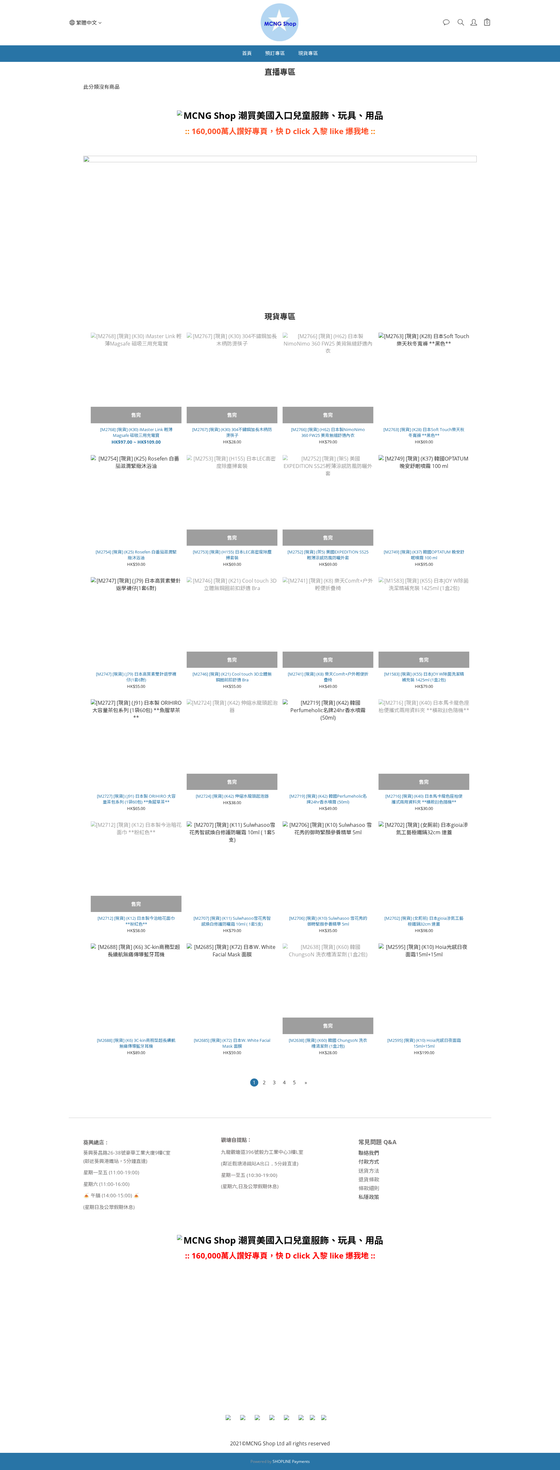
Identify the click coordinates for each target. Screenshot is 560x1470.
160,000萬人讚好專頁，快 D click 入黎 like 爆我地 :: (283, 1255)
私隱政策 (368, 1197)
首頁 (247, 53)
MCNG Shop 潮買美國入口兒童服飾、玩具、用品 (283, 115)
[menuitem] (254, 1082)
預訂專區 (275, 53)
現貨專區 (308, 53)
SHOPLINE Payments (291, 1461)
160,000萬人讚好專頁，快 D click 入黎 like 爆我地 (280, 131)
